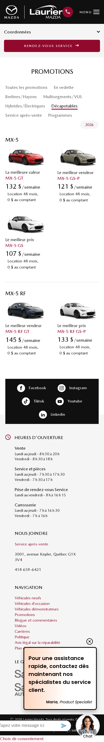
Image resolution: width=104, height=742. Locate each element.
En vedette (64, 87)
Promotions (25, 614)
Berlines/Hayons (21, 96)
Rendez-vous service (49, 46)
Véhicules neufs (28, 598)
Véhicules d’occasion (32, 603)
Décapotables (64, 106)
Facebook (37, 387)
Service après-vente (23, 115)
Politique (22, 637)
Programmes (60, 115)
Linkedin (57, 414)
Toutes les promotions (26, 87)
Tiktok (38, 401)
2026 (89, 125)
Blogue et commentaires (36, 620)
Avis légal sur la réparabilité (37, 642)
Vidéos (20, 625)
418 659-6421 (28, 569)
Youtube (74, 401)
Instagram (77, 387)
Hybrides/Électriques (25, 106)
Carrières (22, 631)
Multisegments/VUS (62, 96)
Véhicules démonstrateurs (37, 609)
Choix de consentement (21, 738)
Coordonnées (17, 31)
